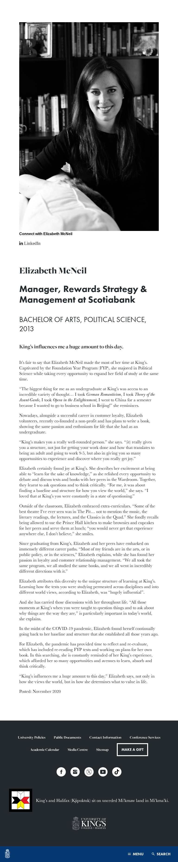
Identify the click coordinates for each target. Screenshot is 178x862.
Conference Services (145, 737)
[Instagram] (75, 771)
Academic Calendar (44, 749)
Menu (137, 854)
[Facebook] (61, 771)
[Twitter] (89, 771)
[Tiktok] (116, 771)
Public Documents (67, 737)
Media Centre (77, 749)
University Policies (31, 737)
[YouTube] (103, 771)
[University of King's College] (89, 823)
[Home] (7, 854)
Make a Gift (132, 749)
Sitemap (102, 749)
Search (163, 854)
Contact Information (105, 737)
